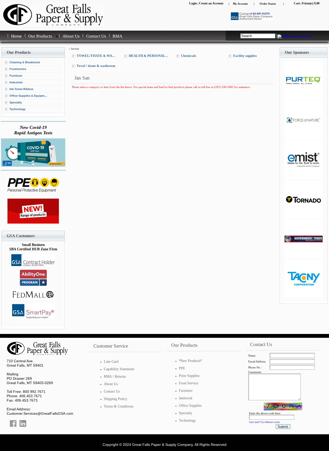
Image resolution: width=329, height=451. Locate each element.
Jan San (75, 49)
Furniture (16, 75)
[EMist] (304, 80)
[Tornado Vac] (304, 199)
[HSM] (304, 279)
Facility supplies (245, 56)
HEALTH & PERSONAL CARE (150, 56)
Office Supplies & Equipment (29, 95)
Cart (297, 3)
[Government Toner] (304, 239)
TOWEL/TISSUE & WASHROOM (98, 56)
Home (16, 36)
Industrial (16, 82)
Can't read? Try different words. (264, 422)
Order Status (268, 3)
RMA (117, 36)
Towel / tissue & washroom (96, 66)
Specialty (16, 102)
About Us (71, 36)
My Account (240, 3)
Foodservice (18, 68)
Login (193, 3)
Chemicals (188, 56)
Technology (17, 108)
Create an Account (211, 3)
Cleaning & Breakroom (25, 62)
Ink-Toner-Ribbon (21, 88)
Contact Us (96, 36)
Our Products (40, 36)
